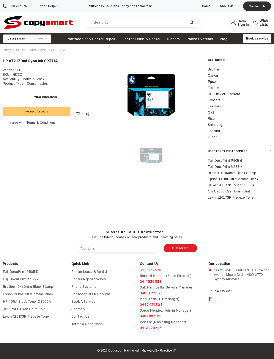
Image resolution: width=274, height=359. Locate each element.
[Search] (143, 22)
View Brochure (46, 96)
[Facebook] (210, 299)
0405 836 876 (151, 293)
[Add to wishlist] (78, 113)
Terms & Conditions (41, 123)
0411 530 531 (150, 282)
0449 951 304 (151, 305)
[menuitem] (239, 69)
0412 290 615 (150, 328)
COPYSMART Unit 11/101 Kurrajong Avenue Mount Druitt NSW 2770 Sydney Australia (241, 274)
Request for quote (36, 111)
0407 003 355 (151, 316)
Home (7, 50)
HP (19, 70)
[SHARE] (86, 113)
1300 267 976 (150, 270)
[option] (151, 95)
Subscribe (180, 248)
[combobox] (138, 22)
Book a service (257, 38)
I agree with (16, 123)
